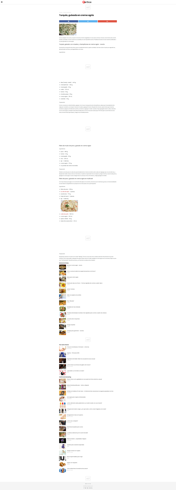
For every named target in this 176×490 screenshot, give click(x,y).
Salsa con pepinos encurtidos (74, 295)
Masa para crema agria (72, 277)
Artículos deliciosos (67, 12)
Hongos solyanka (71, 324)
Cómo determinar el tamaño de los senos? (77, 468)
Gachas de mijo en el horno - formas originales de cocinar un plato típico (84, 283)
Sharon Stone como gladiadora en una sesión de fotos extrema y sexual (84, 379)
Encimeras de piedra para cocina (75, 427)
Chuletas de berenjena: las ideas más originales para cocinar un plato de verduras (86, 313)
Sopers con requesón (72, 462)
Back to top (88, 483)
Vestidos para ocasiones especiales (75, 444)
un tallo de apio (65, 191)
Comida (60, 12)
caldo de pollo (64, 214)
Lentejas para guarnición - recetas (75, 330)
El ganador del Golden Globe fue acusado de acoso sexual (81, 359)
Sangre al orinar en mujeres (73, 450)
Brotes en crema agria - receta (74, 265)
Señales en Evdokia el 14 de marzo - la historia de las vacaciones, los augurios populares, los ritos (90, 391)
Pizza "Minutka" (70, 301)
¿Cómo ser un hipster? (72, 421)
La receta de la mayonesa (73, 319)
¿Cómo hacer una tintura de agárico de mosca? (78, 365)
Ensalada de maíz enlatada (73, 307)
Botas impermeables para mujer (75, 456)
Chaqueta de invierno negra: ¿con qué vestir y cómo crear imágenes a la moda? (86, 409)
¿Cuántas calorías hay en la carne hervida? (77, 433)
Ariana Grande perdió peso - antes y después (78, 385)
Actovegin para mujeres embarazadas (76, 397)
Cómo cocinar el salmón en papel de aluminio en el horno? (81, 271)
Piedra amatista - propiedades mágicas (76, 438)
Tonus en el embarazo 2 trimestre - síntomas (78, 347)
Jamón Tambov (71, 289)
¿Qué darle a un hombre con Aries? (75, 371)
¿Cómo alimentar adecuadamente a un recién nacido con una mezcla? (84, 403)
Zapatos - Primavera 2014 (73, 353)
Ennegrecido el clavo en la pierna (75, 415)
